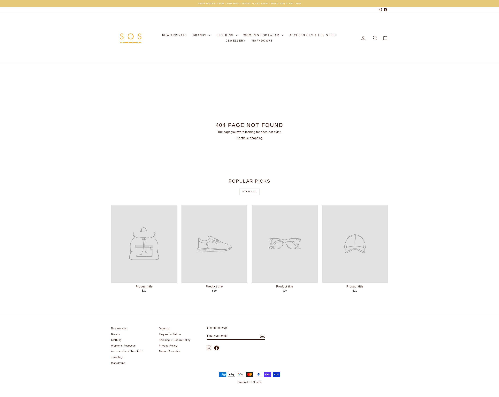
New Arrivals (174, 35)
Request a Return (170, 334)
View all (249, 191)
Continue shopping (249, 138)
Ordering (164, 328)
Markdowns (262, 40)
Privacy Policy (168, 345)
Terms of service (169, 351)
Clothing (226, 35)
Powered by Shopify (250, 382)
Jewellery (236, 40)
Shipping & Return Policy (175, 340)
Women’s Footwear (261, 35)
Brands (200, 35)
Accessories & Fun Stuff (313, 35)
